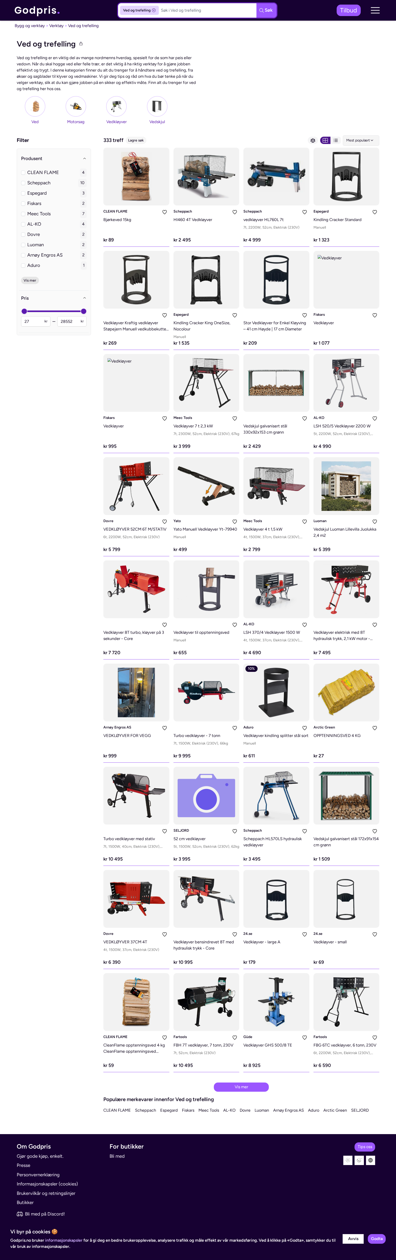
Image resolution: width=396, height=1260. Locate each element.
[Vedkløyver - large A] (276, 899)
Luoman (320, 521)
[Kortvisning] (325, 140)
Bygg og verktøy (30, 25)
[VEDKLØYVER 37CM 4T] (136, 899)
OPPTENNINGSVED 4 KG (337, 735)
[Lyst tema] (348, 1160)
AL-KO (319, 417)
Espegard (321, 211)
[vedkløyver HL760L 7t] (276, 176)
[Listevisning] (335, 140)
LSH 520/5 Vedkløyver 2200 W (342, 426)
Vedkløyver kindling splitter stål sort (275, 735)
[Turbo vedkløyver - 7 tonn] (206, 692)
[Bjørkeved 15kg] (136, 176)
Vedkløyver (324, 322)
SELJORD (181, 830)
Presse (23, 1165)
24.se (247, 933)
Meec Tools (182, 417)
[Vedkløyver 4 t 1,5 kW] (276, 486)
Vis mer (241, 1086)
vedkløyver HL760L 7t (263, 219)
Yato (177, 521)
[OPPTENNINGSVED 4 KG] (347, 692)
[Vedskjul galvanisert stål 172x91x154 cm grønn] (347, 796)
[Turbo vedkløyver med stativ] (136, 796)
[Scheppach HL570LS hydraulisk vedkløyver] (276, 796)
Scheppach (182, 211)
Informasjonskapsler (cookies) (47, 1184)
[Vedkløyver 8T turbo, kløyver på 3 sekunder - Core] (136, 589)
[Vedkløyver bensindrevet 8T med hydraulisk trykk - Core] (206, 899)
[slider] (24, 311)
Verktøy (56, 25)
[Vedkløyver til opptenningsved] (206, 589)
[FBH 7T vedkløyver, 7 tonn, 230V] (206, 1002)
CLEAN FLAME (115, 211)
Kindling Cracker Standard (338, 219)
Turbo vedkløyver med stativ (129, 838)
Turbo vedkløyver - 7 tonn (196, 735)
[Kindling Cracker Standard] (347, 176)
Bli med (117, 1156)
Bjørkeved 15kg (117, 219)
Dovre (108, 521)
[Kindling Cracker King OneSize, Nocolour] (206, 280)
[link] (37, 10)
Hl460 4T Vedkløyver (192, 219)
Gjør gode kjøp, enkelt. (40, 1156)
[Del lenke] (81, 44)
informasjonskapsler (63, 1240)
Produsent (31, 158)
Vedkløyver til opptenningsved (201, 632)
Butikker (25, 1202)
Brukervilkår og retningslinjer (46, 1193)
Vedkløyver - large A (261, 941)
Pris (25, 298)
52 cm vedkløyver (189, 838)
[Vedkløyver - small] (347, 899)
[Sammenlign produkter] (313, 140)
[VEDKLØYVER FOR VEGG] (136, 692)
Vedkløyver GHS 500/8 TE (267, 1045)
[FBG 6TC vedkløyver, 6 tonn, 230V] (347, 1002)
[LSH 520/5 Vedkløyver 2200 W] (347, 383)
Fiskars (319, 314)
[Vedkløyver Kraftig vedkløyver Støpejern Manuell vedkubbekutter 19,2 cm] (136, 280)
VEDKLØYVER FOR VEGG (127, 735)
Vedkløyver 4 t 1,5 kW (262, 529)
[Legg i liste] (164, 212)
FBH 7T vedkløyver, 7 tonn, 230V (203, 1045)
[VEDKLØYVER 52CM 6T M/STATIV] (136, 486)
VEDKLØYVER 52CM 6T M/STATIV (134, 529)
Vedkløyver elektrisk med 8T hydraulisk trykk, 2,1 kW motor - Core (342, 638)
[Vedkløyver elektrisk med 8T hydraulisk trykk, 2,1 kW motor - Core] (347, 589)
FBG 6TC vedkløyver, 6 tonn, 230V (345, 1045)
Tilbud (348, 10)
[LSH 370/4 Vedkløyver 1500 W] (276, 589)
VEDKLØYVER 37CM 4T (125, 941)
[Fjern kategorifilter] (154, 10)
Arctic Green (324, 727)
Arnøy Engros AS (117, 727)
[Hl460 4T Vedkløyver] (206, 176)
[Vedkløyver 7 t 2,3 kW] (206, 383)
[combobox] (361, 140)
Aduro (248, 727)
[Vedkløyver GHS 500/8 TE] (276, 1002)
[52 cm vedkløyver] (206, 796)
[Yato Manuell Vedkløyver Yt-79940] (206, 486)
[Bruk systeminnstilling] (370, 1160)
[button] (375, 10)
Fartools (180, 1037)
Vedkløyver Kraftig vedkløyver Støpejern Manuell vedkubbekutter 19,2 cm (135, 329)
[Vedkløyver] (347, 280)
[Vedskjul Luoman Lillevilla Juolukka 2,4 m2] (347, 486)
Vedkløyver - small (330, 941)
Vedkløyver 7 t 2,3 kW (193, 426)
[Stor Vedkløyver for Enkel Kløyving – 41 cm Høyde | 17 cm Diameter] (276, 280)
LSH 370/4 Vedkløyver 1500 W (271, 632)
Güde (247, 1037)
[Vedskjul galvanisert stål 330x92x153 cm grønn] (276, 383)
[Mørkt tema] (359, 1160)
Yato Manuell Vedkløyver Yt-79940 (205, 529)
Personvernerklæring (38, 1174)
